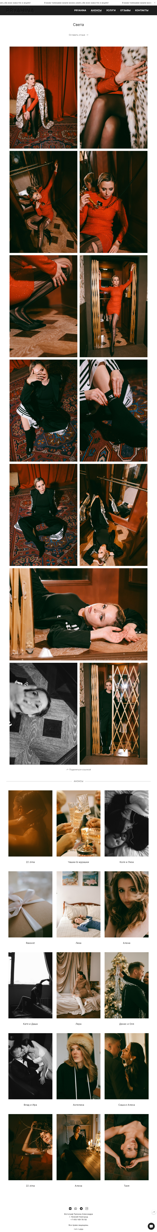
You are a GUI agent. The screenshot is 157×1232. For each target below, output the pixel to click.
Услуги (111, 10)
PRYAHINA (80, 10)
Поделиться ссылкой (80, 769)
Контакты (141, 10)
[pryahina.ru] (20, 10)
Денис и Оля (126, 1024)
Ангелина (78, 1104)
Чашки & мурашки (78, 862)
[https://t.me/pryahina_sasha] (81, 1208)
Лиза (78, 943)
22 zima (30, 862)
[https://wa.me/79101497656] (75, 1208)
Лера (78, 1024)
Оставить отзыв (77, 35)
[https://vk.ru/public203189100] (70, 1208)
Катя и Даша (30, 1024)
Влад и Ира (30, 1104)
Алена (126, 943)
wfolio (81, 1229)
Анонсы (96, 10)
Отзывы (125, 10)
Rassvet (30, 943)
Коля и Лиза (127, 862)
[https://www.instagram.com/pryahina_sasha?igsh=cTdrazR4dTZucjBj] (87, 1208)
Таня (126, 1185)
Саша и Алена (126, 1104)
